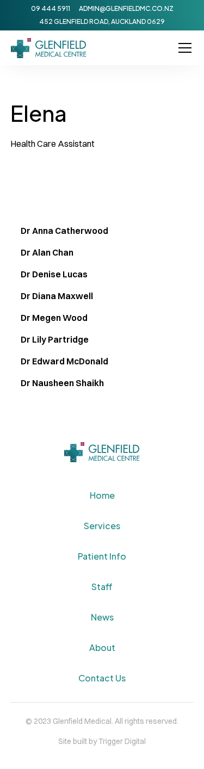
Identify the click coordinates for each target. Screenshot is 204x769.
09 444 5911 (50, 8)
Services (102, 525)
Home (102, 495)
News (102, 617)
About (102, 647)
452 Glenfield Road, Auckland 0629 (102, 21)
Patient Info (102, 556)
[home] (48, 48)
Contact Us (102, 678)
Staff (102, 586)
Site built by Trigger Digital (102, 741)
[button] (183, 48)
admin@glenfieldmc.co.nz (126, 8)
